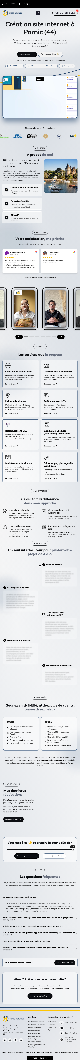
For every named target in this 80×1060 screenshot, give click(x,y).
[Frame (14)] (10, 1040)
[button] (14, 66)
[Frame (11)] (15, 1040)
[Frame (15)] (4, 1040)
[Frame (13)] (21, 1040)
